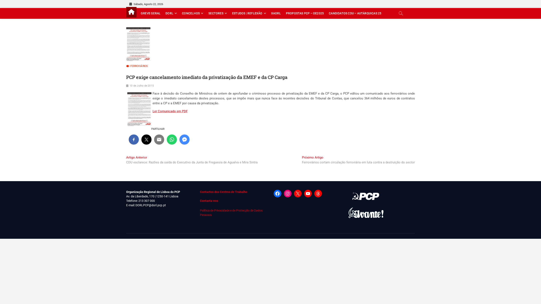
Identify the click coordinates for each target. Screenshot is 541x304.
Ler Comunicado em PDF (170, 111)
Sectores (215, 13)
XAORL (276, 13)
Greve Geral (150, 13)
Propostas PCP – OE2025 (305, 13)
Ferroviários (139, 66)
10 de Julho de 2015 (142, 85)
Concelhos (191, 13)
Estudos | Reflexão (247, 13)
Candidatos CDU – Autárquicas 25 (355, 13)
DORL (169, 13)
